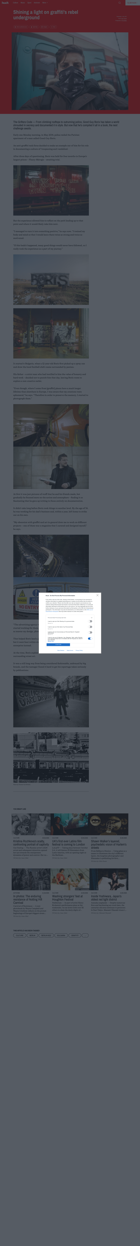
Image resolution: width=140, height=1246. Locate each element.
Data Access (70, 650)
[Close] (98, 595)
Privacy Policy (79, 650)
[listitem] (70, 618)
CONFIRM (58, 644)
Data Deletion (60, 650)
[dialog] (70, 623)
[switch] (90, 621)
